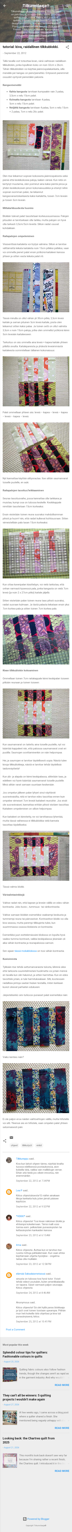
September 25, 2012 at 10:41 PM (33, 1321)
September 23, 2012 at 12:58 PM (33, 1264)
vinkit (39, 1145)
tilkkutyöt (27, 1145)
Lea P (19, 1190)
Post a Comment (15, 1329)
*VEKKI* (20, 1216)
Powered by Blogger (38, 1518)
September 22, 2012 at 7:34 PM (33, 1180)
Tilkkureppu (22, 1158)
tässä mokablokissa (26, 950)
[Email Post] (11, 1138)
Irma (18, 1244)
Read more (62, 1385)
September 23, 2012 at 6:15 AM (33, 1235)
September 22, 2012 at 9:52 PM (33, 1206)
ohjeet (14, 1145)
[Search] (67, 7)
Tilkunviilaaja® (36, 5)
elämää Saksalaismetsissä (30, 1273)
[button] (67, 47)
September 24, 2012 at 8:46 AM (33, 1292)
